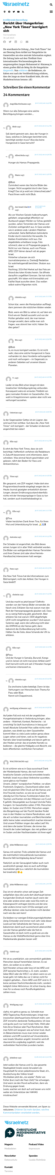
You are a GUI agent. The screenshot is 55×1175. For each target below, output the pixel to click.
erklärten (23, 70)
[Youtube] (18, 12)
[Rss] (23, 12)
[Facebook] (9, 12)
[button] (51, 4)
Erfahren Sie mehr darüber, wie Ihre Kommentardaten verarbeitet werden (26, 1111)
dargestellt (8, 70)
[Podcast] (5, 12)
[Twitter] (14, 12)
